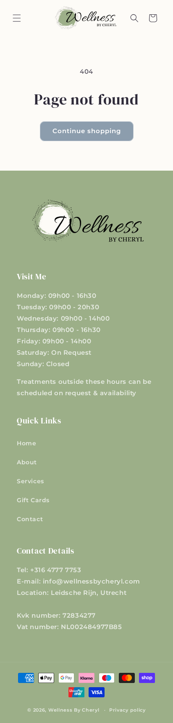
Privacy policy (127, 710)
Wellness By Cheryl (74, 710)
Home (26, 443)
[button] (17, 18)
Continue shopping (86, 131)
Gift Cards (33, 500)
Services (30, 481)
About (27, 462)
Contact (30, 519)
